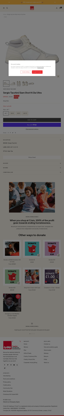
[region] (32, 68)
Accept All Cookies (37, 72)
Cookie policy (40, 67)
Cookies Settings (26, 72)
